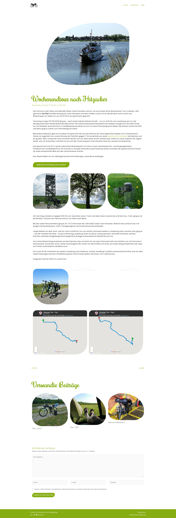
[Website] (126, 483)
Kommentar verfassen (40, 105)
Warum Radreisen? (116, 422)
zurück (33, 368)
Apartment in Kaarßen (117, 136)
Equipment (134, 5)
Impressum (142, 512)
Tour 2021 (74, 427)
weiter (142, 368)
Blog (142, 5)
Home (126, 5)
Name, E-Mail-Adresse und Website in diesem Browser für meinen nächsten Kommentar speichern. (71, 489)
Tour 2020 (36, 428)
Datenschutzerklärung (138, 515)
